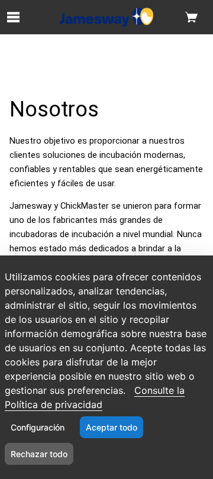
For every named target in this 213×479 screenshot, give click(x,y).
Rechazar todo (39, 454)
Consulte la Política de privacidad (95, 397)
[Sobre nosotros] (106, 17)
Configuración (37, 427)
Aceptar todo (111, 427)
